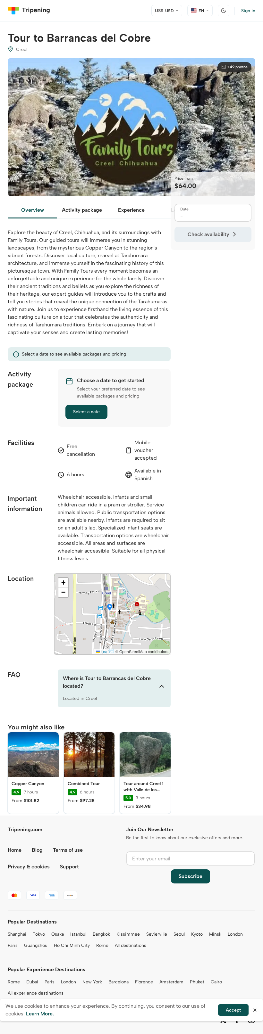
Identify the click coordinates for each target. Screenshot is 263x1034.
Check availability (208, 234)
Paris (13, 945)
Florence (144, 982)
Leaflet (106, 651)
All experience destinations (36, 993)
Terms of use (68, 850)
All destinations (130, 945)
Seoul (179, 934)
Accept (233, 1010)
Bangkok (101, 934)
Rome (102, 945)
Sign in (248, 10)
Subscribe (190, 876)
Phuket (197, 982)
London (235, 934)
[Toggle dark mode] (223, 10)
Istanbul (78, 934)
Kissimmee (128, 934)
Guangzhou (35, 945)
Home (14, 850)
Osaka (57, 934)
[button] (109, 607)
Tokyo (39, 934)
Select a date (86, 411)
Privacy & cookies (29, 867)
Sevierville (156, 934)
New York (92, 982)
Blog (37, 850)
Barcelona (118, 982)
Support (69, 867)
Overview (32, 210)
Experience (131, 210)
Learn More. (40, 1014)
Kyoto (197, 934)
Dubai (32, 982)
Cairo (216, 982)
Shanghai (17, 934)
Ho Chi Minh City (72, 945)
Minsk (215, 934)
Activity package (82, 210)
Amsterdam (171, 982)
